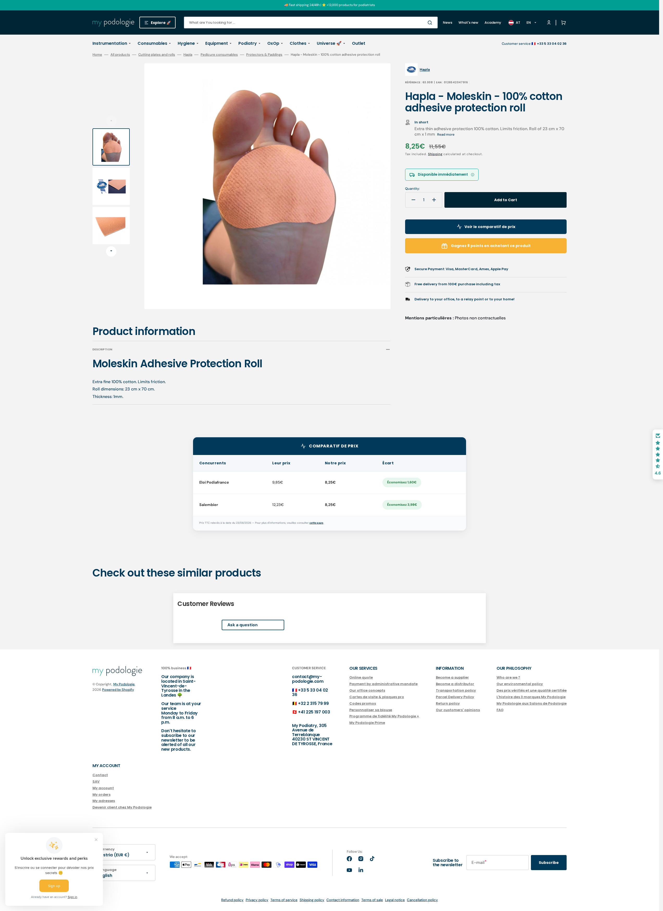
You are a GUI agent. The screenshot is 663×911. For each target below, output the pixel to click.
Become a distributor (455, 683)
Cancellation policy (422, 900)
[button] (562, 22)
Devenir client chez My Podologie (122, 807)
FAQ (500, 709)
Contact (100, 775)
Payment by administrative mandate (383, 683)
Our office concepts (367, 690)
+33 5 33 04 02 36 (310, 692)
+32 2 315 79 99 (313, 703)
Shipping (435, 154)
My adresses (103, 800)
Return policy (448, 703)
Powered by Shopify (118, 689)
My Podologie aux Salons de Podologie (532, 703)
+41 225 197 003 (314, 712)
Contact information (342, 900)
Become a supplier (452, 677)
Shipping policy (312, 900)
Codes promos (362, 703)
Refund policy (232, 900)
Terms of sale (372, 900)
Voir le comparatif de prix (489, 226)
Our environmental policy (520, 683)
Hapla (187, 55)
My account (103, 788)
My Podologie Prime (367, 722)
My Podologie (124, 684)
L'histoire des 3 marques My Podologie (531, 696)
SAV (96, 781)
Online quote (361, 677)
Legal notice (395, 900)
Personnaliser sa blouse (370, 709)
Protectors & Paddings (264, 55)
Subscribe (549, 862)
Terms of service (284, 900)
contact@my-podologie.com (308, 679)
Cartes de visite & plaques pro (376, 696)
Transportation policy (456, 690)
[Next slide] (111, 251)
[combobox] (311, 22)
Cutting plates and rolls (156, 55)
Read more (446, 134)
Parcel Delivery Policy (455, 696)
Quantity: (412, 189)
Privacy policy (257, 900)
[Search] (431, 22)
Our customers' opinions (458, 709)
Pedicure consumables (219, 55)
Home (97, 55)
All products (120, 55)
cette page (316, 522)
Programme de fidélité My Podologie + (384, 716)
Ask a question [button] (242, 625)
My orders (101, 794)
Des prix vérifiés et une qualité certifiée (532, 690)
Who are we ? (508, 677)
